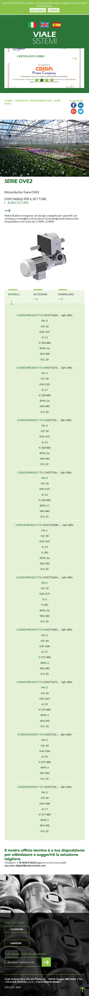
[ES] (57, 24)
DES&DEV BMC (13, 987)
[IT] (32, 24)
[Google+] (73, 113)
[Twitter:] (81, 113)
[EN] (45, 24)
